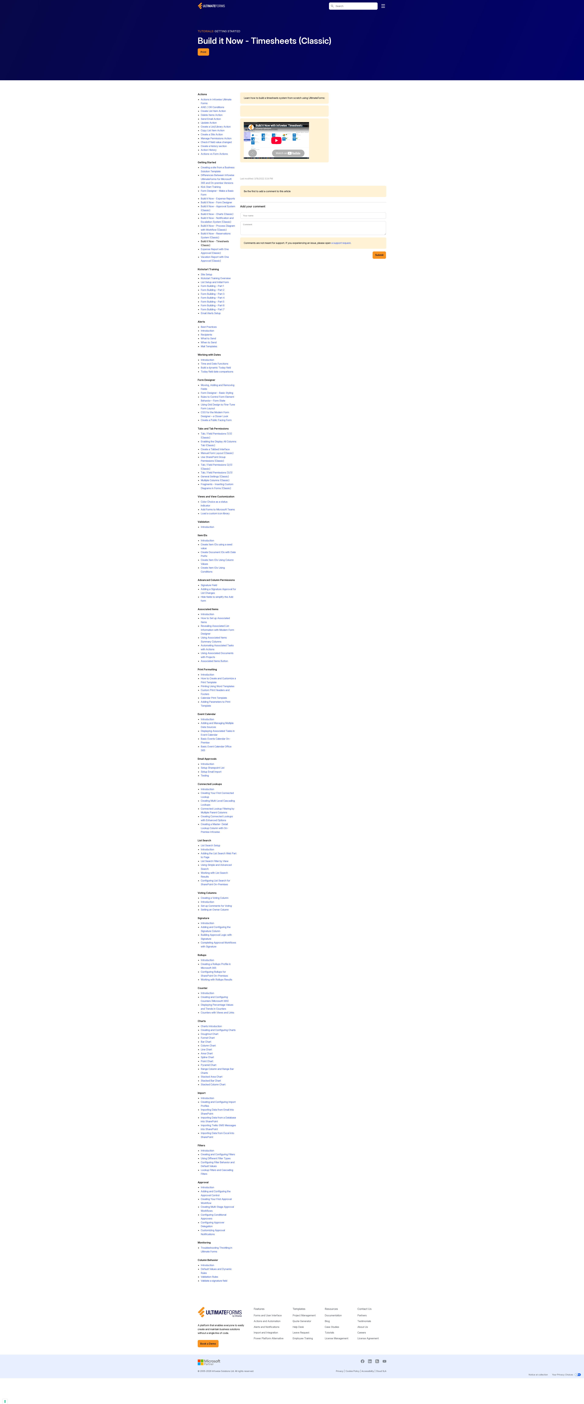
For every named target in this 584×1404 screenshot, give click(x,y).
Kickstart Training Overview (216, 278)
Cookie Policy (353, 1371)
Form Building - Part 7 (212, 309)
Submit (379, 255)
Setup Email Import (211, 771)
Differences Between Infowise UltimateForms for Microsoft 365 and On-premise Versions (217, 179)
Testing (205, 775)
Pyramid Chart (208, 1064)
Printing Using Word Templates (217, 686)
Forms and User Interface (268, 1315)
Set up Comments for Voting (216, 905)
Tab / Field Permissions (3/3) (217, 472)
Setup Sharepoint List (212, 767)
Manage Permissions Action (216, 138)
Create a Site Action (212, 134)
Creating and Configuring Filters (218, 1154)
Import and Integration (266, 1332)
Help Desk (298, 1326)
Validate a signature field (214, 1280)
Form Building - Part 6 (212, 305)
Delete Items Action (211, 114)
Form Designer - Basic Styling (217, 392)
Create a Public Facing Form (216, 420)
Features (259, 1309)
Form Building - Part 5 (212, 301)
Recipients (206, 334)
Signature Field (209, 585)
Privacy (339, 1371)
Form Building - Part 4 (213, 297)
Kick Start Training (211, 186)
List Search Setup (210, 845)
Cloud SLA (381, 1371)
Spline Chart (207, 1057)
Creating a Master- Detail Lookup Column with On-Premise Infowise (214, 828)
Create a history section (214, 146)
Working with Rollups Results (216, 979)
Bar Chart (206, 1041)
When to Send (209, 342)
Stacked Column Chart (213, 1084)
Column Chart (208, 1045)
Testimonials (364, 1321)
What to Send (208, 338)
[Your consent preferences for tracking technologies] (5, 1401)
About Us (362, 1326)
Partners (362, 1315)
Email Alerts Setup (211, 313)
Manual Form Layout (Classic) (217, 453)
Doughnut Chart (209, 1033)
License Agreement (368, 1338)
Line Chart (206, 1049)
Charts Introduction (211, 1026)
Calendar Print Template (214, 697)
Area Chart (207, 1053)
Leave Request (301, 1332)
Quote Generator (302, 1321)
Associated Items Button (214, 661)
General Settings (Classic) (215, 476)
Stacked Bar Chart (211, 1080)
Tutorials (329, 1332)
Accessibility (368, 1371)
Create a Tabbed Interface (215, 449)
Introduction (207, 330)
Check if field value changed (216, 142)
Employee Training (303, 1338)
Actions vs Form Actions (214, 153)
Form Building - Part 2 (212, 289)
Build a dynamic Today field (216, 367)
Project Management (304, 1315)
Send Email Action (211, 118)
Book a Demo (208, 1343)
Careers (361, 1332)
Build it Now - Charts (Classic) (217, 214)
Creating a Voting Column (214, 897)
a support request (341, 242)
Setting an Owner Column (215, 909)
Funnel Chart (208, 1037)
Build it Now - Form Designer (216, 202)
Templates (299, 1309)
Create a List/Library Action (216, 126)
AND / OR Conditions (212, 107)
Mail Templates (209, 346)
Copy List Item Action (212, 130)
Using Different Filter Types (216, 1158)
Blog (327, 1321)
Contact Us (364, 1309)
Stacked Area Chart (211, 1076)
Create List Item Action (213, 111)
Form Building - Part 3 (212, 293)
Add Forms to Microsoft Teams (218, 509)
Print (203, 52)
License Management (336, 1338)
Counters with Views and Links (217, 1012)
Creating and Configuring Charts (218, 1030)
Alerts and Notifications (266, 1326)
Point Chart (207, 1061)
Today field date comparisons (217, 371)
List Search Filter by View (214, 861)
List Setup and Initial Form (215, 282)
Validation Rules (209, 1276)
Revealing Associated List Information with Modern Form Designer (217, 629)
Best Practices (209, 326)
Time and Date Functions (214, 363)
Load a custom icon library (215, 513)
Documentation (333, 1315)
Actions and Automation (267, 1321)
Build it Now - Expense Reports (218, 198)
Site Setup (206, 274)
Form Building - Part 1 (212, 285)
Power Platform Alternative (268, 1338)
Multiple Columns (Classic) (215, 480)
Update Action (209, 122)
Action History (209, 149)
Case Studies (332, 1326)
